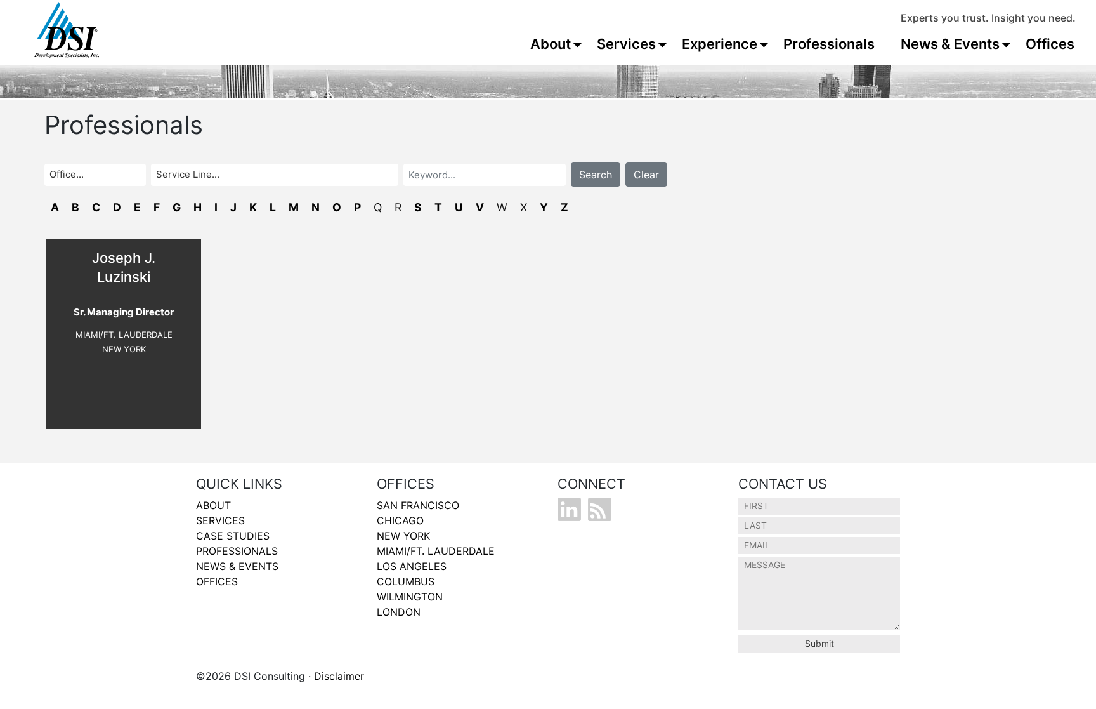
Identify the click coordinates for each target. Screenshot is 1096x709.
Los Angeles (412, 566)
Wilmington (410, 596)
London (399, 612)
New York (403, 535)
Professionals (829, 44)
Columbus (405, 581)
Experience (719, 44)
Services (626, 44)
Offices (1050, 44)
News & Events (950, 44)
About (550, 44)
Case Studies (233, 535)
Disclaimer (339, 676)
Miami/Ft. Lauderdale (436, 551)
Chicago (400, 520)
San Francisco (418, 505)
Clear (646, 174)
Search (595, 174)
